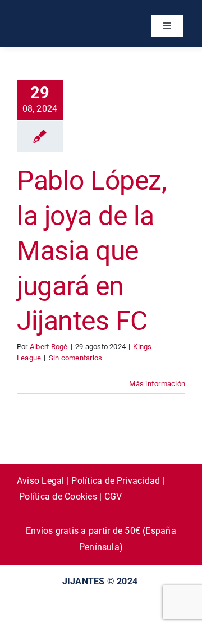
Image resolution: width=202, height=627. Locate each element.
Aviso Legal (41, 480)
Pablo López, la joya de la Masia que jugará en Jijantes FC (91, 250)
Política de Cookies (58, 496)
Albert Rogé (49, 346)
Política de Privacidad (115, 480)
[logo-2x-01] (59, 15)
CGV (113, 496)
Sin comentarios (76, 358)
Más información (157, 383)
